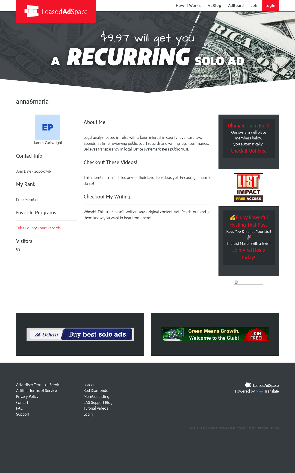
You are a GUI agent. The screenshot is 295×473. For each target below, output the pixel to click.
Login (271, 5)
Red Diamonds (96, 390)
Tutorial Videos (96, 408)
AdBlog (214, 5)
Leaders (90, 384)
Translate (271, 391)
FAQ (19, 408)
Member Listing (96, 396)
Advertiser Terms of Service (39, 384)
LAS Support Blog (98, 402)
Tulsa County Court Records (38, 228)
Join (255, 5)
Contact (22, 402)
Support (22, 414)
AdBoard (236, 5)
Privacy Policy (27, 396)
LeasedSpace (64, 11)
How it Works (188, 5)
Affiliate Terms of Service (36, 390)
